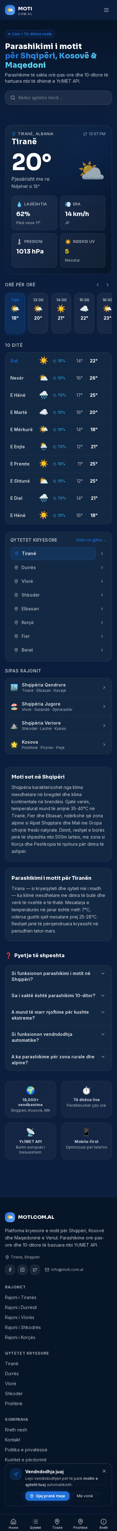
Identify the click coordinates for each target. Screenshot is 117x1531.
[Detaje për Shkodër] (102, 595)
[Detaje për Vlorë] (102, 581)
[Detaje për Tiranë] (102, 553)
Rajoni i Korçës (20, 1337)
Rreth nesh (16, 1429)
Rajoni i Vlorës (19, 1317)
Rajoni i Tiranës (21, 1297)
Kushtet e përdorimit (25, 1459)
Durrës (12, 1373)
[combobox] (62, 98)
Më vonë (85, 1496)
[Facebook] (10, 1270)
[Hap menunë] (106, 10)
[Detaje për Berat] (102, 650)
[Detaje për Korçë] (102, 622)
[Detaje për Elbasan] (102, 608)
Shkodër (14, 1393)
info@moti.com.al (67, 1269)
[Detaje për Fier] (102, 636)
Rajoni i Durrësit (21, 1307)
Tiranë (11, 1363)
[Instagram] (22, 1270)
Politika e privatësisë (26, 1449)
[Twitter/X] (35, 1270)
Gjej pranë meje (50, 1496)
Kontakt (12, 1439)
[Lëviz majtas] (97, 284)
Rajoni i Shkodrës (23, 1327)
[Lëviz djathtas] (107, 284)
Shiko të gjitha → (91, 540)
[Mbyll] (104, 1471)
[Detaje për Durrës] (102, 567)
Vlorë (10, 1383)
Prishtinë (13, 1403)
